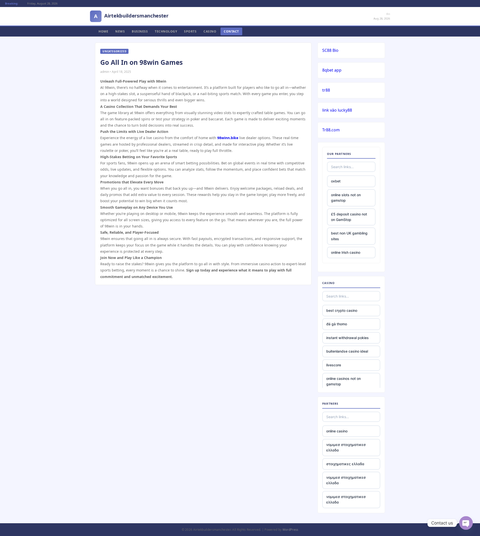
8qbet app (332, 70)
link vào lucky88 (337, 110)
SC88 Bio (330, 50)
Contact (231, 31)
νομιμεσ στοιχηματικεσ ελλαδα (346, 447)
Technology (166, 31)
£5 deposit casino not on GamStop (349, 217)
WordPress (290, 529)
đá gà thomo (336, 324)
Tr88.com (331, 130)
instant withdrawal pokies (347, 338)
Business (140, 31)
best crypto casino (341, 310)
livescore (333, 365)
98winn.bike (227, 137)
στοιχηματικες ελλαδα (345, 464)
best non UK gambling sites (349, 236)
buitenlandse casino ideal (347, 351)
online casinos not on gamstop (343, 381)
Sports (190, 31)
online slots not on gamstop (346, 197)
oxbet (335, 181)
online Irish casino (345, 252)
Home (103, 31)
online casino (337, 431)
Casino (210, 31)
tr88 (326, 90)
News (120, 31)
